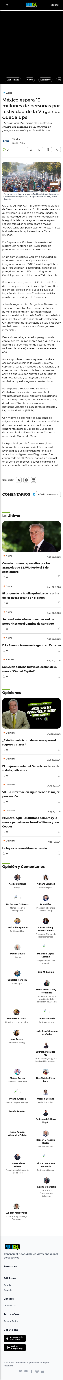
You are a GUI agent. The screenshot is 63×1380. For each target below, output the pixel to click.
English (7, 1290)
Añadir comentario (48, 494)
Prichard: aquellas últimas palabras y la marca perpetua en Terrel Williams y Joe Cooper (30, 822)
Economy (45, 79)
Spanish (8, 1285)
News (30, 79)
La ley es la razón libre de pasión (24, 848)
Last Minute (13, 79)
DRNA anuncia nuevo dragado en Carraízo (31, 645)
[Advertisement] (31, 42)
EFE (18, 138)
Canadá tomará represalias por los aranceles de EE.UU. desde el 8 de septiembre (26, 567)
